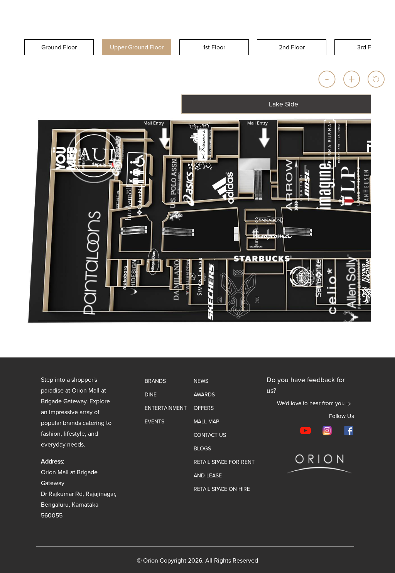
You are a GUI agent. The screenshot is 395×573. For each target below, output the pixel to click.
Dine (151, 395)
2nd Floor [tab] (292, 47)
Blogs (202, 449)
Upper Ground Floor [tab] (137, 47)
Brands (155, 381)
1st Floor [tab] (214, 47)
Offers (204, 408)
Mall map (206, 422)
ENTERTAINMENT (166, 408)
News (201, 381)
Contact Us (210, 435)
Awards (204, 395)
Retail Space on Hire (222, 489)
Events (154, 422)
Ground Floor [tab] (59, 47)
